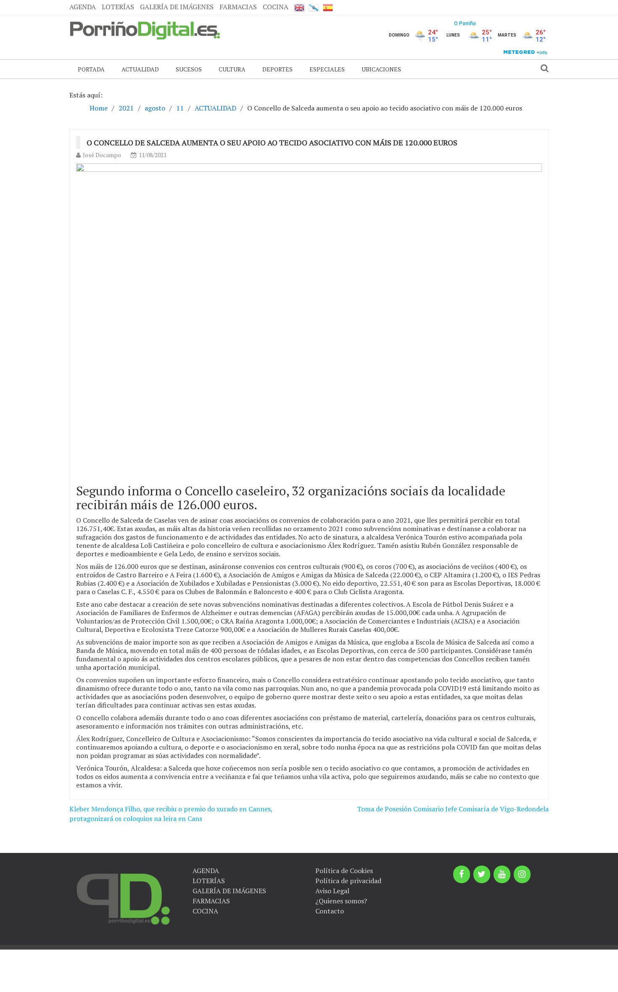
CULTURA (232, 69)
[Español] (328, 7)
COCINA (275, 6)
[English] (299, 7)
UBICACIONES (381, 69)
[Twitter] (481, 874)
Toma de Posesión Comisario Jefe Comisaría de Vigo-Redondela (453, 808)
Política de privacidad (348, 880)
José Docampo (102, 155)
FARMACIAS (238, 6)
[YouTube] (502, 874)
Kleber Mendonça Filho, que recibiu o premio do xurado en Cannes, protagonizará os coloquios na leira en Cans (170, 813)
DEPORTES (277, 69)
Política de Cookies (344, 870)
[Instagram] (522, 874)
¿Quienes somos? (341, 900)
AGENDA (82, 6)
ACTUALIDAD (140, 69)
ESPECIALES (327, 69)
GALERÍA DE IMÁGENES (177, 6)
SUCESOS (189, 69)
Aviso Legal (332, 890)
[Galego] (314, 7)
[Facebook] (461, 874)
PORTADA (91, 69)
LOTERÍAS (118, 6)
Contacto (329, 911)
